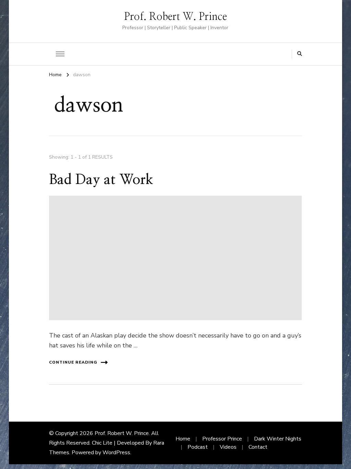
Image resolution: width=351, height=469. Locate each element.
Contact (258, 447)
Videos (228, 447)
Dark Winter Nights (277, 439)
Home (183, 439)
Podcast (197, 447)
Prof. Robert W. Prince (175, 17)
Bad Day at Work (101, 180)
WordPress (116, 452)
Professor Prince (222, 439)
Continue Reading (73, 362)
